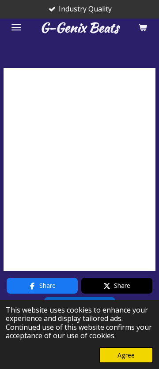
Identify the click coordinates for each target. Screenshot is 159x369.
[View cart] (142, 27)
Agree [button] (126, 355)
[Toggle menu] (16, 27)
